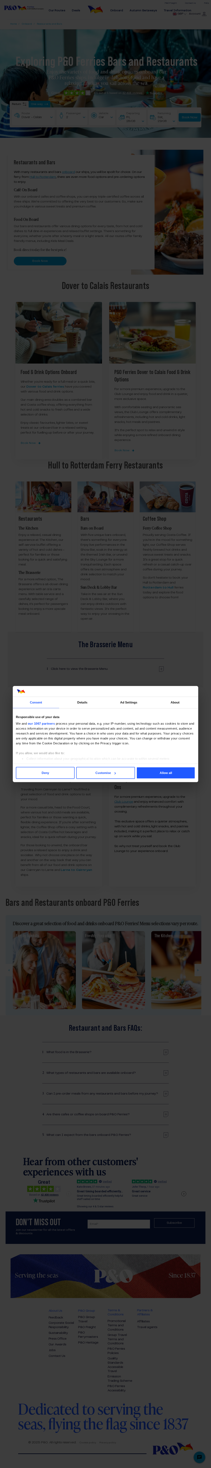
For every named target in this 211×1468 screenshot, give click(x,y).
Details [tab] (82, 702)
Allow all (166, 773)
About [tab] (175, 702)
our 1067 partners (41, 723)
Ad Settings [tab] (128, 702)
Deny (45, 773)
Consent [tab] (36, 702)
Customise (103, 773)
